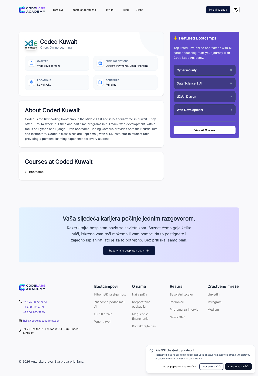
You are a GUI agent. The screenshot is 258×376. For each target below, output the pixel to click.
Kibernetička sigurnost (110, 294)
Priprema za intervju (184, 309)
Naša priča (139, 294)
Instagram (215, 302)
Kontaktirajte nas (144, 326)
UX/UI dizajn (103, 314)
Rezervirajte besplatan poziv (126, 250)
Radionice (177, 302)
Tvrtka (110, 9)
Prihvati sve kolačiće (238, 366)
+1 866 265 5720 (34, 312)
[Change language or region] (236, 10)
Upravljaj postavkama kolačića (179, 366)
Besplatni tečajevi (182, 294)
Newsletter (177, 317)
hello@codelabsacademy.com (41, 320)
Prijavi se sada (218, 9)
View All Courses (204, 130)
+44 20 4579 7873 (35, 301)
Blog (126, 9)
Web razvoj (102, 321)
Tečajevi (58, 9)
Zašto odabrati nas (84, 9)
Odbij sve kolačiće (211, 366)
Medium (213, 309)
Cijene (139, 9)
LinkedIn (213, 294)
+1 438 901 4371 (33, 307)
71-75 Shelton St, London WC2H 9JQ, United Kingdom (51, 330)
